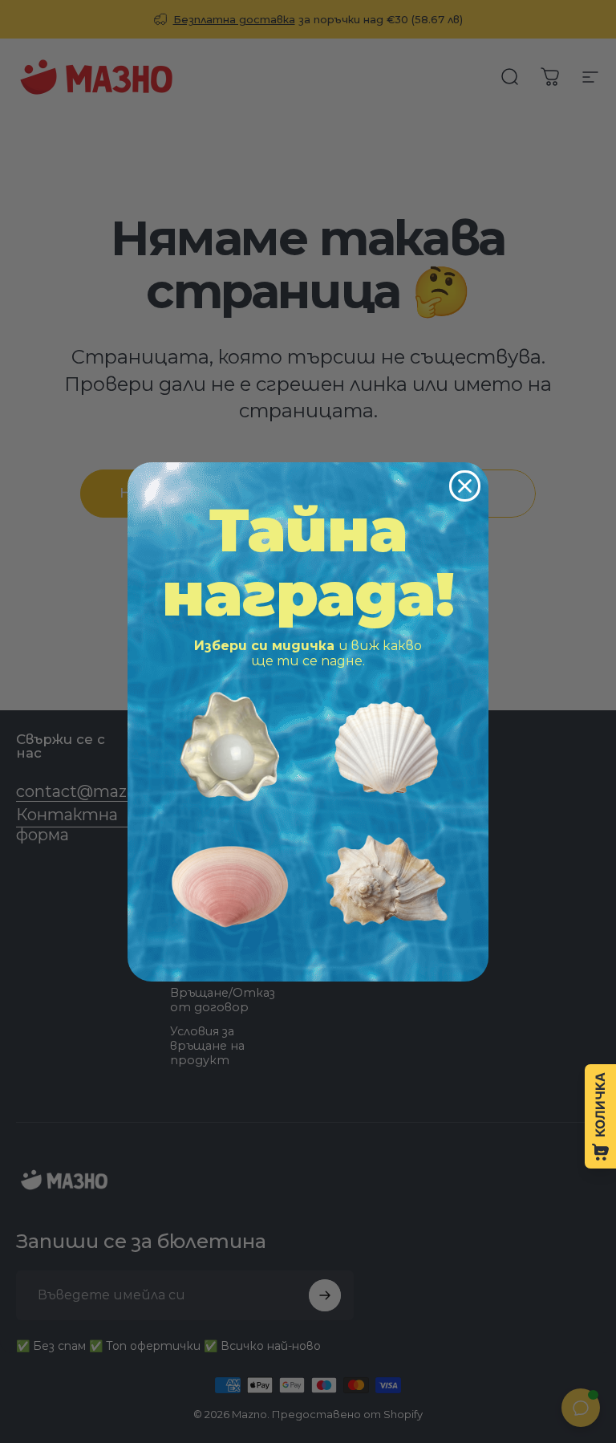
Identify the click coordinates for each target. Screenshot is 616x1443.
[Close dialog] (465, 486)
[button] (230, 747)
